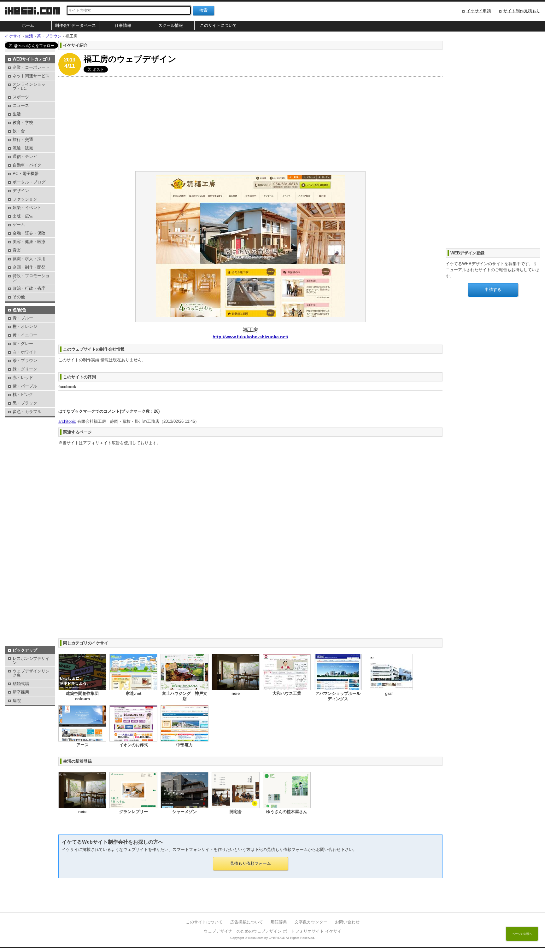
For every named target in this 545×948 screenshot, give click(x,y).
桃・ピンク (23, 394)
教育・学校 (23, 122)
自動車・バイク (27, 165)
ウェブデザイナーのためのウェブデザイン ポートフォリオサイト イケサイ (273, 931)
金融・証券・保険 (29, 233)
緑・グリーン (25, 369)
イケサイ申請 (478, 11)
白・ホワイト (25, 352)
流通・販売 (23, 148)
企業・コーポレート (31, 67)
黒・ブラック (25, 403)
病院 (17, 700)
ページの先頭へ (522, 933)
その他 (19, 296)
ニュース (21, 105)
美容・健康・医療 (29, 241)
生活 (17, 114)
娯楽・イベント (27, 207)
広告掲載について (246, 922)
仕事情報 (123, 25)
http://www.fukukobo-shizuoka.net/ (250, 336)
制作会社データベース (75, 25)
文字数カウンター (311, 922)
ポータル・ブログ (29, 182)
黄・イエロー (25, 335)
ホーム (28, 25)
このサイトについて (218, 25)
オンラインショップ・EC (29, 86)
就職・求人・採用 (29, 258)
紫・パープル (25, 386)
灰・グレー (23, 343)
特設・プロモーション (31, 277)
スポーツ (21, 97)
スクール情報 (170, 25)
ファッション (25, 199)
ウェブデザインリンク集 (31, 673)
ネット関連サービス (31, 75)
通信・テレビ (25, 156)
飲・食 (19, 131)
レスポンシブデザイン (31, 660)
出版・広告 (23, 216)
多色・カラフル (27, 411)
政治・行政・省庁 (29, 288)
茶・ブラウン (25, 360)
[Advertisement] (247, 124)
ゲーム (19, 224)
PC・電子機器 (26, 173)
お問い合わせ (347, 922)
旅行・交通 (23, 139)
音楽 (17, 250)
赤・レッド (23, 377)
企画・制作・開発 (29, 267)
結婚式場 (21, 683)
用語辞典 (279, 922)
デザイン (21, 190)
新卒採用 (21, 692)
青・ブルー (23, 318)
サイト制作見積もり (521, 11)
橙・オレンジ (25, 326)
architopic (67, 421)
